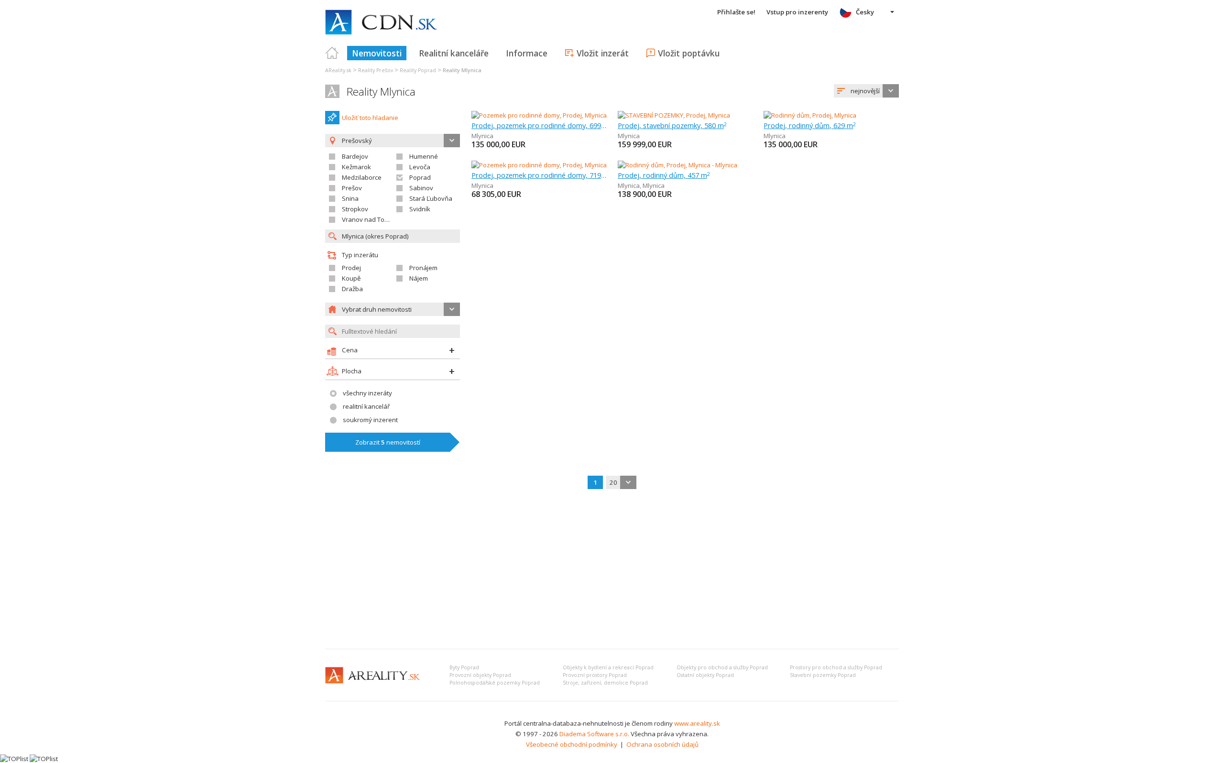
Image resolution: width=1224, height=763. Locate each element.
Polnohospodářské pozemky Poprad (494, 682)
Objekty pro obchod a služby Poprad (722, 667)
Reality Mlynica (381, 91)
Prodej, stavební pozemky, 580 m (672, 125)
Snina (350, 198)
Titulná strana (332, 53)
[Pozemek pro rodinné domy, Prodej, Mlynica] (539, 115)
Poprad (420, 177)
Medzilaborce (362, 177)
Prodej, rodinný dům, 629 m (810, 125)
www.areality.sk (697, 723)
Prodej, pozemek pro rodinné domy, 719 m (539, 175)
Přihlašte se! (736, 12)
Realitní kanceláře (454, 53)
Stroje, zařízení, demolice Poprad (605, 682)
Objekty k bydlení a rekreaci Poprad (608, 667)
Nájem (418, 278)
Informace (526, 53)
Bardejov (355, 156)
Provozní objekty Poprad (480, 675)
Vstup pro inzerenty (797, 12)
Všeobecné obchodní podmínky (571, 744)
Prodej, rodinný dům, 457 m (664, 175)
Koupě (351, 278)
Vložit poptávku (689, 53)
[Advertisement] (612, 570)
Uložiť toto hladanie (370, 117)
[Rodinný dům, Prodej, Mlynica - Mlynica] (677, 165)
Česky (865, 12)
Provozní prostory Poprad (595, 675)
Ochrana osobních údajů (662, 744)
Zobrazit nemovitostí (387, 442)
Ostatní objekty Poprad (705, 675)
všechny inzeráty (367, 393)
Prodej (351, 267)
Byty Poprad (464, 667)
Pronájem (423, 267)
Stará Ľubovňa (430, 198)
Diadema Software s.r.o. (594, 734)
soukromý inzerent (370, 419)
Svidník (419, 209)
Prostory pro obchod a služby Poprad (836, 667)
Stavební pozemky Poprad (823, 675)
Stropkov (355, 209)
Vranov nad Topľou (369, 219)
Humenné (423, 156)
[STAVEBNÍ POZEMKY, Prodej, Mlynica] (674, 115)
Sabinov (421, 188)
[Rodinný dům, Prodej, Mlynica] (810, 115)
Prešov (352, 188)
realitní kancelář (366, 406)
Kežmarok (356, 167)
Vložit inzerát (603, 53)
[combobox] (866, 91)
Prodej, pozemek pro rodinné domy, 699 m (539, 125)
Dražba (352, 288)
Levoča (419, 167)
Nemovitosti (377, 53)
